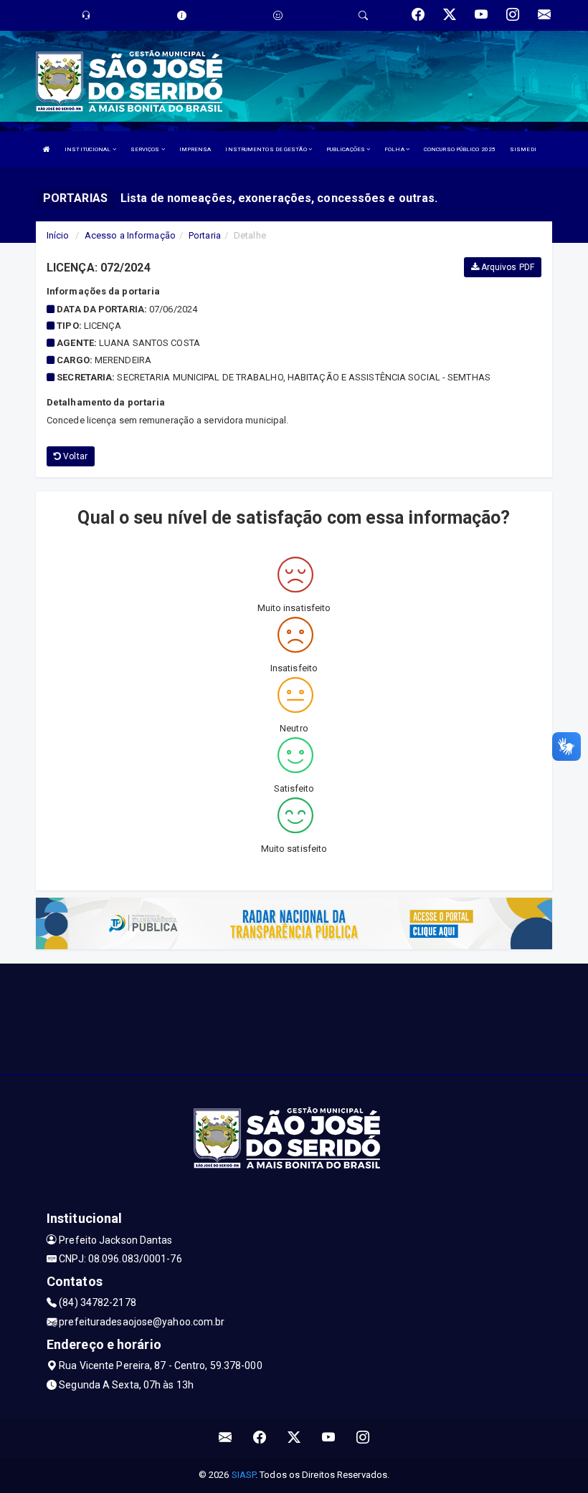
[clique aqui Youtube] (328, 1437)
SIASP (244, 1474)
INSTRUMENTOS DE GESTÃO (266, 149)
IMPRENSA (195, 149)
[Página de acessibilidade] (278, 15)
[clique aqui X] (294, 1437)
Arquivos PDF (506, 267)
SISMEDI (523, 149)
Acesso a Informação (130, 235)
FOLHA (395, 149)
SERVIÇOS (146, 149)
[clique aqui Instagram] (363, 1437)
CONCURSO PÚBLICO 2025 (459, 149)
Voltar (74, 456)
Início (58, 235)
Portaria (205, 235)
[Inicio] (46, 149)
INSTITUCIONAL (88, 149)
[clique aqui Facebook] (259, 1437)
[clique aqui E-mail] (225, 1437)
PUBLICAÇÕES (346, 149)
